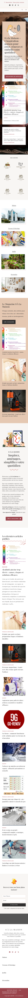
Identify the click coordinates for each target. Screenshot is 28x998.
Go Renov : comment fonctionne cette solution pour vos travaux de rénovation (13, 735)
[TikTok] (15, 5)
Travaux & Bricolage (9, 134)
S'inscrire (14, 904)
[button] (22, 9)
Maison (5, 117)
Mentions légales (12, 990)
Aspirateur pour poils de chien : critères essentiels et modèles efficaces (13, 702)
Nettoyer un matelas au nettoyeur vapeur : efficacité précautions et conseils (13, 768)
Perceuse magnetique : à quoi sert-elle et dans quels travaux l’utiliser (13, 139)
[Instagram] (12, 5)
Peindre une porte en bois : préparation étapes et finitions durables (12, 130)
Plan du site (5, 991)
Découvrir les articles (14, 76)
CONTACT (14, 993)
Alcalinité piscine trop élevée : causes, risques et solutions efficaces (13, 112)
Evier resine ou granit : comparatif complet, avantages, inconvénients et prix (13, 832)
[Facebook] (9, 5)
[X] (18, 5)
